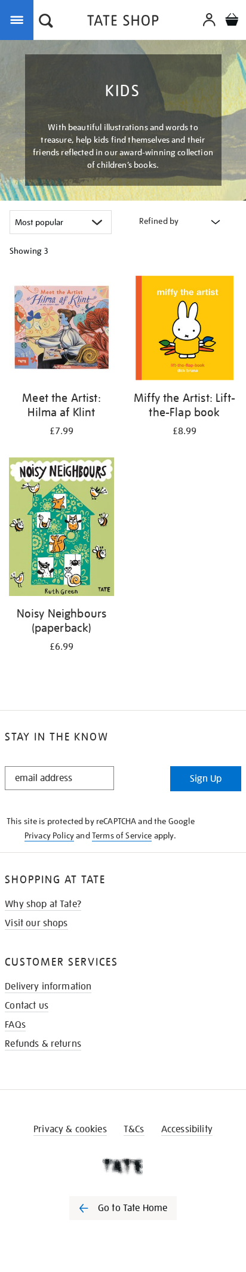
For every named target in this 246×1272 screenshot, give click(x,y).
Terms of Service (122, 835)
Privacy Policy (49, 835)
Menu (19, 19)
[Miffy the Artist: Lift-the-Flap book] (184, 330)
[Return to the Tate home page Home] (123, 22)
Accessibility (187, 1129)
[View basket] (232, 21)
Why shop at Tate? (43, 904)
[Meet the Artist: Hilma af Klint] (61, 330)
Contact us (26, 1006)
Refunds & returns (43, 1044)
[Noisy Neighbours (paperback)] (61, 528)
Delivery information (48, 987)
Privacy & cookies (70, 1129)
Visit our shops (36, 923)
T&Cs (134, 1129)
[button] (46, 22)
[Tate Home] (123, 1166)
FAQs (15, 1025)
